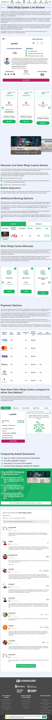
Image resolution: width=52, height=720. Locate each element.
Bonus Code (10, 109)
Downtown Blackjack (45, 710)
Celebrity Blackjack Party (6, 708)
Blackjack (39, 224)
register (11, 518)
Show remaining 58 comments (26, 666)
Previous (2, 108)
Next (49, 108)
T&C (24, 717)
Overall (5, 408)
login (7, 518)
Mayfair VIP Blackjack (45, 712)
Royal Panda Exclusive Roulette (45, 703)
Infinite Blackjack (6, 704)
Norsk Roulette (26, 699)
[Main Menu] (50, 2)
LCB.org (34, 521)
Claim (10, 121)
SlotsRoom (34, 21)
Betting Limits (16, 408)
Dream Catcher (6, 701)
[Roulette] (33, 43)
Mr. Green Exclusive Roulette (45, 707)
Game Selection (26, 408)
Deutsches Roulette (26, 701)
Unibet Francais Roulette (45, 700)
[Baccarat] (42, 43)
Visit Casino (26, 80)
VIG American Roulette (5, 238)
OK (44, 717)
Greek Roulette (26, 708)
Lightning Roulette (6, 699)
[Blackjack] (38, 43)
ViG (21, 202)
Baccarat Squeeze (6, 706)
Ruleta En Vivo (26, 704)
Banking (46, 408)
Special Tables (36, 408)
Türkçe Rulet (26, 706)
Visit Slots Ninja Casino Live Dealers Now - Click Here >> (26, 503)
